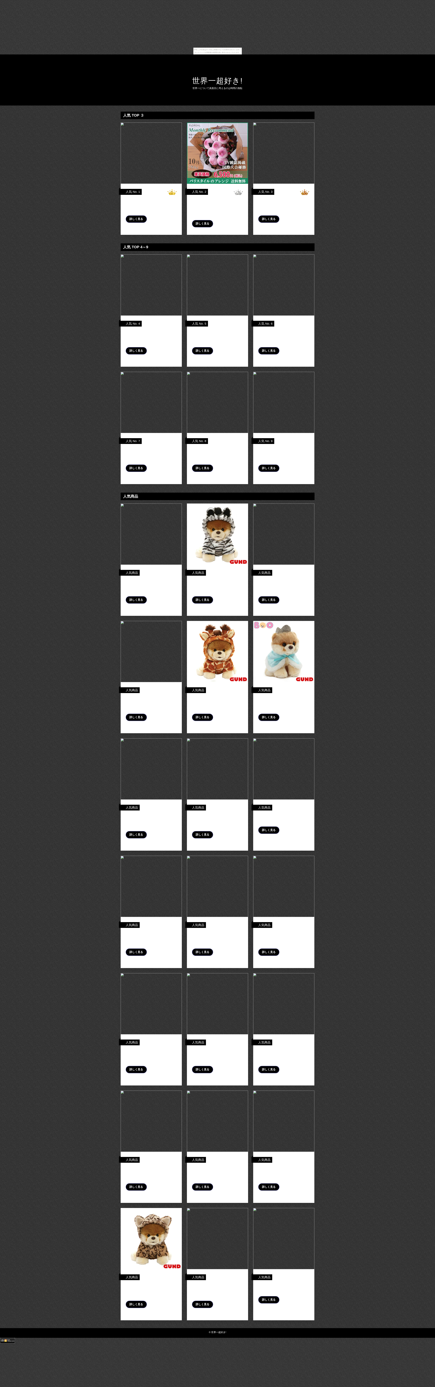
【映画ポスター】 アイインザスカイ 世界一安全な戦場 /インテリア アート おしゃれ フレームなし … (150, 205)
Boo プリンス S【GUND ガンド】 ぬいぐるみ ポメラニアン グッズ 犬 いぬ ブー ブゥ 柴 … (283, 703)
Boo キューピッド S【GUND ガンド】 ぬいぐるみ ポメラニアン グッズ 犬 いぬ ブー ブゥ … (282, 586)
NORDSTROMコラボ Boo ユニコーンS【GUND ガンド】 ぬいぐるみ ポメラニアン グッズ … (283, 1173)
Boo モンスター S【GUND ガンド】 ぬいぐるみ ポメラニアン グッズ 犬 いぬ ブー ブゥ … (150, 454)
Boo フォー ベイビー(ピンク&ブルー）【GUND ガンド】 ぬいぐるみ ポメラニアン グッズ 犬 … (149, 1055)
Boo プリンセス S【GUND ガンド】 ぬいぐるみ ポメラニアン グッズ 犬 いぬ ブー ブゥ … (217, 1055)
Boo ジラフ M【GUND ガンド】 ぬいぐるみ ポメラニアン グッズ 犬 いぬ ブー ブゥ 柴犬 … (217, 703)
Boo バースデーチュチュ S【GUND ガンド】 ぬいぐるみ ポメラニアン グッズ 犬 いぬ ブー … (216, 820)
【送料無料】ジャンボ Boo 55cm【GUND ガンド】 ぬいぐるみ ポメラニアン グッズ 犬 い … (216, 336)
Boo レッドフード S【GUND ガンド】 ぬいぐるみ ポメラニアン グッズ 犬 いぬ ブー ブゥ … (216, 1173)
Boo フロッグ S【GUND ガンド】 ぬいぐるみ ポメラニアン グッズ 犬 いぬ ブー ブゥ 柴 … (151, 938)
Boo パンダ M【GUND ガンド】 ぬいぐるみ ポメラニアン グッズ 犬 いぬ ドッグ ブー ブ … (151, 586)
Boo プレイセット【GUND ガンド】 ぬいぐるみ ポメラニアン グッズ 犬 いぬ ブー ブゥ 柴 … (283, 454)
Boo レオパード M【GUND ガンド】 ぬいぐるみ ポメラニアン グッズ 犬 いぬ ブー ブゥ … (151, 1290)
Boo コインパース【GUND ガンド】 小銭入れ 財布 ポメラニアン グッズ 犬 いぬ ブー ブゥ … (217, 938)
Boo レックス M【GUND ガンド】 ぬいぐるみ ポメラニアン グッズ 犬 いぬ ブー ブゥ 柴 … (217, 1290)
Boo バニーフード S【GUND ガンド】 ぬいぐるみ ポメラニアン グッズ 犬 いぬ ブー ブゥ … (150, 1173)
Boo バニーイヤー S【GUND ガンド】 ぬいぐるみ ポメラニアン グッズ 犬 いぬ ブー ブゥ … (282, 205)
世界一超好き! (217, 80)
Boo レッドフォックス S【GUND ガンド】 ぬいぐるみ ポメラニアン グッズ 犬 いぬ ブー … (150, 703)
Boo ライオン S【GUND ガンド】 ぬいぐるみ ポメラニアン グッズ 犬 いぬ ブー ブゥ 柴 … (151, 820)
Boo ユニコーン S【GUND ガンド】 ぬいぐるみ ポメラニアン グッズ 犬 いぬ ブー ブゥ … (283, 336)
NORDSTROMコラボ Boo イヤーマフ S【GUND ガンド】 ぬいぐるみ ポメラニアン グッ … (282, 1055)
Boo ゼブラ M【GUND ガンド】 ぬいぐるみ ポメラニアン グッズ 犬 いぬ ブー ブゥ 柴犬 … (217, 586)
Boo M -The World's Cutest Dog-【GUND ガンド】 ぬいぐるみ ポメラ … (216, 454)
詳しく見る (136, 218)
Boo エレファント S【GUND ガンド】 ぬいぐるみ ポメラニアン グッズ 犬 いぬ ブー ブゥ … (282, 938)
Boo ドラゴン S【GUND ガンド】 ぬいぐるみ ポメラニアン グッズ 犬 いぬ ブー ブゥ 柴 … (151, 336)
